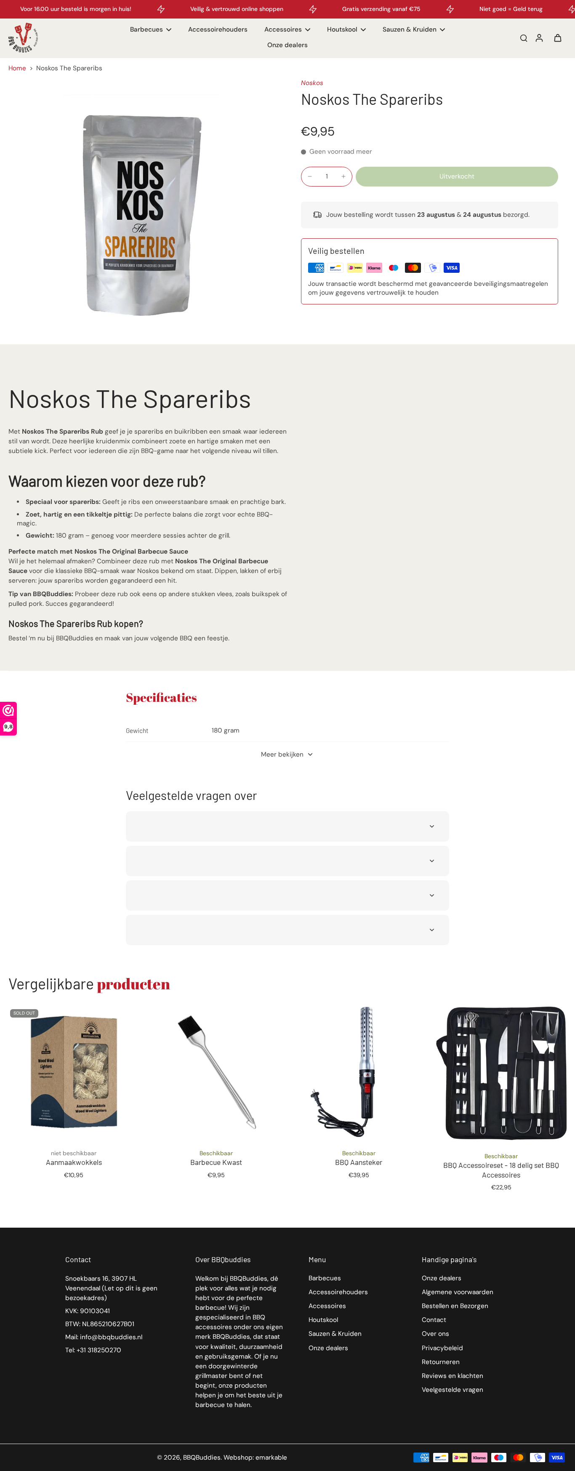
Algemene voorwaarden (457, 1292)
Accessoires (327, 1306)
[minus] (309, 176)
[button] (457, 176)
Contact (434, 1320)
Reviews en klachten (452, 1376)
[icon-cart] (557, 37)
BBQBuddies (202, 1457)
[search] (523, 37)
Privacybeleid (442, 1348)
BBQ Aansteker (358, 1162)
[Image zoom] (141, 211)
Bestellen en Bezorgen (455, 1306)
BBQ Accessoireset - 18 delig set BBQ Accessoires (501, 1169)
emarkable (271, 1457)
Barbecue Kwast (216, 1162)
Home (17, 68)
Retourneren (441, 1362)
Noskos (312, 83)
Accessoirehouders (338, 1292)
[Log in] (539, 37)
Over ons (435, 1334)
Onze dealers (328, 1348)
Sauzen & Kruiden (335, 1334)
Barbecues (325, 1278)
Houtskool (323, 1320)
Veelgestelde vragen (452, 1390)
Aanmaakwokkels (74, 1162)
